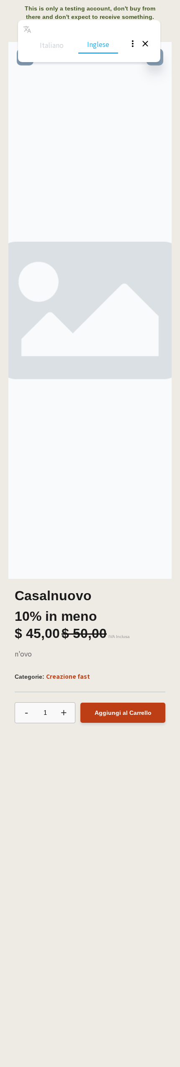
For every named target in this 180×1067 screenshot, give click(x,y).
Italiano (52, 45)
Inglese (98, 44)
